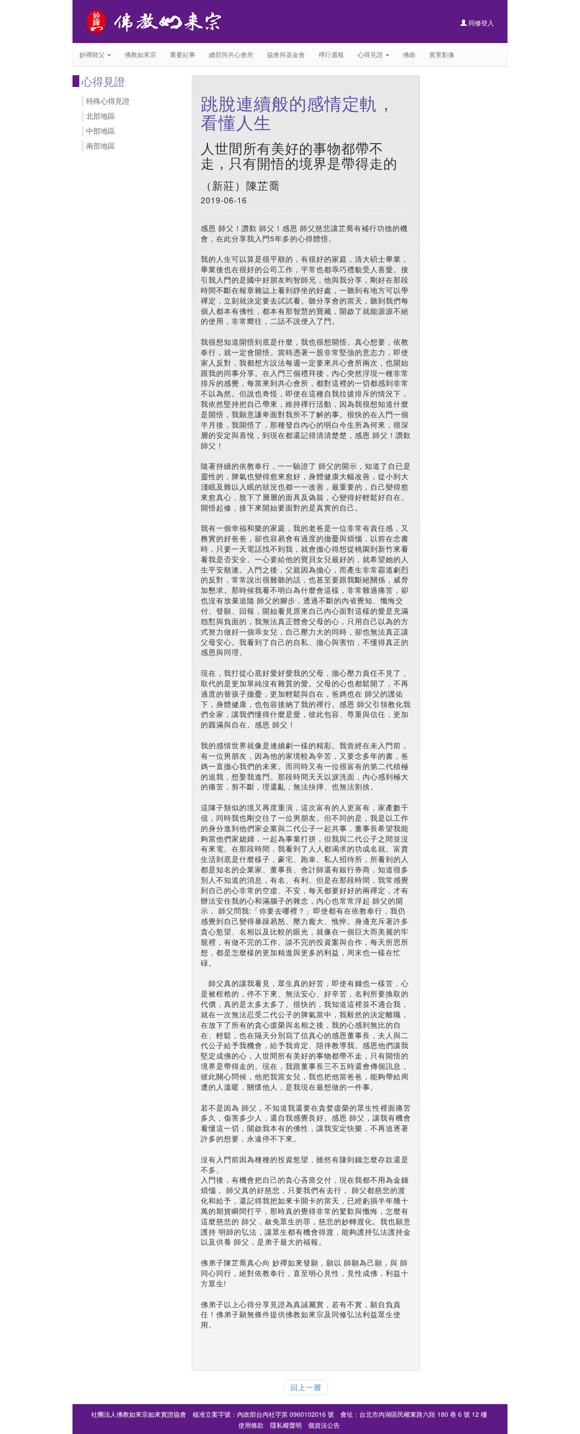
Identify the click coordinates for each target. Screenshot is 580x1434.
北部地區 (100, 116)
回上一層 (305, 1387)
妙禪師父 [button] (92, 54)
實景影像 (441, 54)
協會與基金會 (286, 54)
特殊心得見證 (108, 101)
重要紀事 (182, 54)
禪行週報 (331, 54)
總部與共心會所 (231, 54)
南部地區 (100, 145)
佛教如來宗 (140, 54)
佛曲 (409, 54)
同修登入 (480, 22)
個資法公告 (324, 1424)
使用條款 (251, 1424)
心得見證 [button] (371, 54)
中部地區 (100, 130)
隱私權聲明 (286, 1424)
